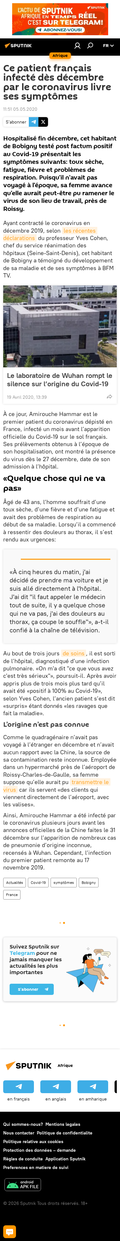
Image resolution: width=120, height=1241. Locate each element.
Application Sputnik (65, 1159)
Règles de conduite (23, 1159)
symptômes (63, 882)
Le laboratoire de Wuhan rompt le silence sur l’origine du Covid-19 (59, 379)
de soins (73, 653)
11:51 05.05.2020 (20, 109)
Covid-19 (38, 882)
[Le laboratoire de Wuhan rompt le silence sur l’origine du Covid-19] (60, 326)
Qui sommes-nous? (23, 1124)
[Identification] (77, 45)
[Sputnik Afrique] (19, 48)
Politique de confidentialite (64, 1133)
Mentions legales (62, 1124)
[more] (109, 396)
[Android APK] (22, 1185)
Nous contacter (18, 1133)
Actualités (14, 882)
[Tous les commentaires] (9, 1231)
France (12, 894)
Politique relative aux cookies (33, 1141)
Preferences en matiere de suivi (35, 1167)
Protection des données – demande (39, 1150)
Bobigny (89, 882)
